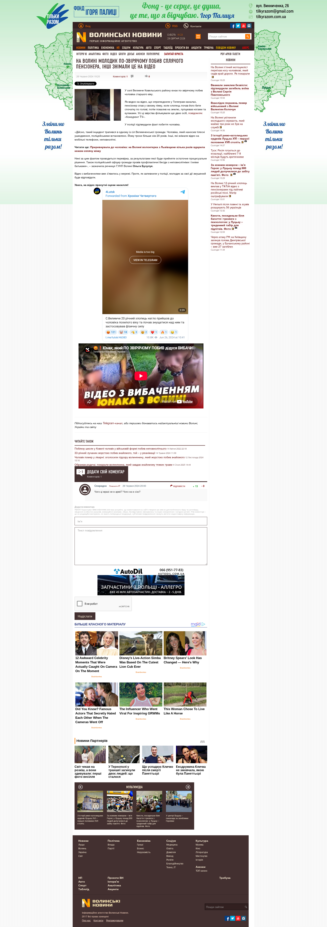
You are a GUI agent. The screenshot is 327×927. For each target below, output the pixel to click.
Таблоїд (168, 48)
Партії (111, 848)
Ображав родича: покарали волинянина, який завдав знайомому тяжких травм (123, 464)
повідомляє (195, 113)
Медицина (172, 844)
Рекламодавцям (114, 920)
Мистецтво (201, 855)
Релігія (170, 859)
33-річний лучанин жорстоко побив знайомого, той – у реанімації (115, 453)
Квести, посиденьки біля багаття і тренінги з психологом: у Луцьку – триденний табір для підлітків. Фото (148, 821)
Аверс (245, 48)
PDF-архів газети (230, 54)
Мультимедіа (134, 787)
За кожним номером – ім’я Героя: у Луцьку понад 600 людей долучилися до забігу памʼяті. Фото (119, 819)
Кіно (198, 848)
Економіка (107, 48)
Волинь (82, 848)
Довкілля (171, 852)
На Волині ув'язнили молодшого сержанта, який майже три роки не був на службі (227, 122)
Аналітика (95, 54)
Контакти (98, 920)
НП (80, 878)
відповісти (179, 486)
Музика (199, 844)
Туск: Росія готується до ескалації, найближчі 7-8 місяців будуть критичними (227, 153)
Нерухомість (143, 852)
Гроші (140, 844)
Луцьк (81, 844)
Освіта (169, 848)
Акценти (196, 48)
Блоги (122, 54)
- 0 (203, 486)
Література (202, 852)
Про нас (86, 920)
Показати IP (114, 486)
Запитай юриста (173, 54)
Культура (138, 48)
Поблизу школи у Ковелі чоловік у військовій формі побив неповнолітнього (121, 448)
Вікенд (169, 855)
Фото (105, 54)
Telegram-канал (112, 423)
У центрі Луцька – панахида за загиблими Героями (177, 818)
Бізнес (140, 848)
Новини (230, 60)
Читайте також (84, 441)
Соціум (126, 48)
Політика (93, 48)
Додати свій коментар (105, 471)
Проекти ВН (182, 48)
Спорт (157, 48)
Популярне (153, 54)
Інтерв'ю (81, 54)
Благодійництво (174, 863)
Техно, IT (171, 867)
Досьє (130, 54)
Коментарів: (120, 76)
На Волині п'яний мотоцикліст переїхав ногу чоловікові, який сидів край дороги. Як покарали (230, 70)
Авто (149, 48)
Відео (113, 54)
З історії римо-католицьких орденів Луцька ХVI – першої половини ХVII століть (90, 819)
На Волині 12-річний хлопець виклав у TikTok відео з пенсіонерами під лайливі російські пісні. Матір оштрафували (229, 189)
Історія (199, 859)
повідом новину (226, 48)
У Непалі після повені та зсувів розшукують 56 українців (230, 205)
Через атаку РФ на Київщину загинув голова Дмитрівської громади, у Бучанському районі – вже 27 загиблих (230, 241)
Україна (82, 852)
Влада (111, 844)
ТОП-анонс (201, 870)
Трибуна (208, 48)
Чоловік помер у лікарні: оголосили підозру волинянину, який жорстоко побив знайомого (130, 457)
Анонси (140, 54)
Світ (80, 855)
